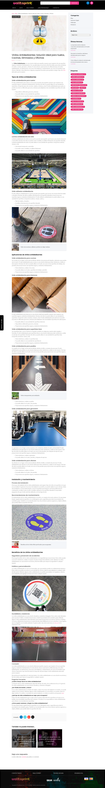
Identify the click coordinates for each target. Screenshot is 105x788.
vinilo (64, 70)
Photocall (75, 87)
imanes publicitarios (77, 79)
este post (56, 623)
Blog (21, 8)
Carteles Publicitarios (77, 76)
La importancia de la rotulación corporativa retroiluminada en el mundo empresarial (24, 740)
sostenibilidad (76, 98)
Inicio (14, 8)
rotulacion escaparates (78, 93)
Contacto (56, 8)
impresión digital (75, 20)
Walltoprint (30, 8)
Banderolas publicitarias (78, 74)
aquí (63, 693)
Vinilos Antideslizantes (78, 106)
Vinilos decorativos (77, 109)
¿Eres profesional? (43, 8)
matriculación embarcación (79, 85)
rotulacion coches (77, 90)
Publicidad (73, 22)
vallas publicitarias (77, 104)
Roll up (82, 87)
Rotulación (73, 24)
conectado (24, 756)
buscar (74, 3)
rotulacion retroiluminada (78, 95)
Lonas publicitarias (77, 82)
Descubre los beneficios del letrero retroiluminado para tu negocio (50, 739)
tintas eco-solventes (77, 101)
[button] (2, 322)
